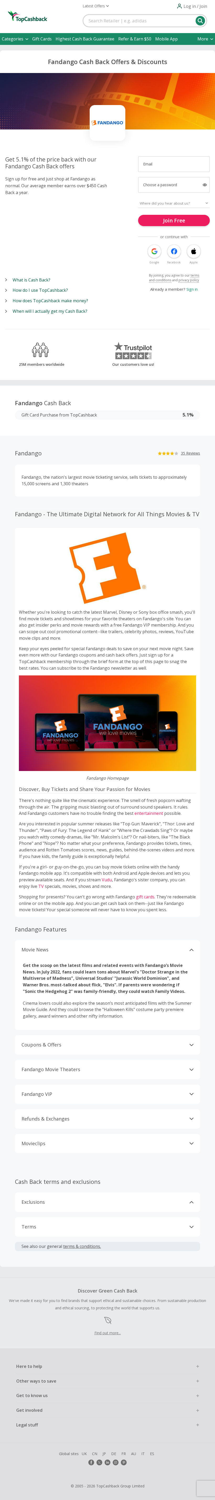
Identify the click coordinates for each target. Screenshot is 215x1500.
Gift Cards (42, 39)
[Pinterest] (124, 1462)
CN (94, 1453)
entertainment (149, 813)
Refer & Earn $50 (134, 39)
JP (104, 1453)
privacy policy (189, 280)
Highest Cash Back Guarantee (85, 39)
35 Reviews (190, 453)
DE (113, 1453)
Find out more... (107, 1332)
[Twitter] (99, 1462)
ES (152, 1453)
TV (41, 886)
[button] (96, 6)
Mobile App (166, 39)
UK (84, 1453)
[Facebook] (91, 1462)
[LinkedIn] (107, 1462)
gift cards (145, 897)
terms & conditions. (82, 1246)
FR (123, 1453)
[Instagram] (116, 1462)
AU (133, 1453)
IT (143, 1453)
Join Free (174, 220)
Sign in (192, 289)
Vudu (107, 880)
